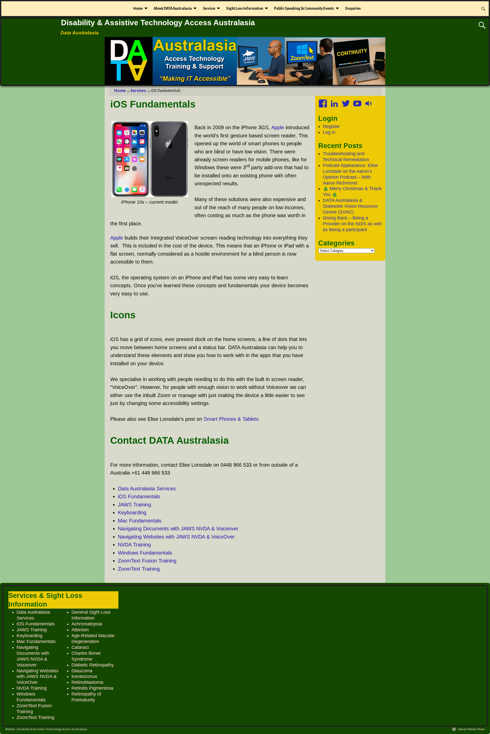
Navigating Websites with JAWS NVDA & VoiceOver (176, 537)
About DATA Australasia (173, 8)
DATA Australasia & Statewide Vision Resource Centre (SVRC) (350, 206)
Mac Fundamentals (139, 520)
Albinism (80, 629)
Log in (329, 132)
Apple (277, 127)
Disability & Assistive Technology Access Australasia (158, 22)
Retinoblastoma (87, 682)
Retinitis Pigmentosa (92, 688)
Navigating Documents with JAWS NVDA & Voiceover (178, 528)
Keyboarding (132, 512)
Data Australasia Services (147, 488)
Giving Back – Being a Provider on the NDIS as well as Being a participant (352, 223)
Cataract (80, 647)
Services (209, 8)
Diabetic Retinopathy (92, 664)
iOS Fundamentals (139, 496)
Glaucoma (81, 670)
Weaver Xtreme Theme (471, 729)
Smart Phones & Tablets (231, 419)
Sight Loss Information (244, 8)
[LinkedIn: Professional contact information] (335, 101)
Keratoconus (84, 676)
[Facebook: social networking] (323, 101)
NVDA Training (134, 544)
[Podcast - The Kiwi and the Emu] (369, 101)
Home (138, 8)
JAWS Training (134, 504)
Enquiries (353, 8)
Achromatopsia (86, 623)
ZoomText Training (139, 569)
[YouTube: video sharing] (358, 101)
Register (331, 126)
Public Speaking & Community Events (304, 8)
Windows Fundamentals (145, 553)
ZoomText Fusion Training (147, 560)
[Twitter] (346, 101)
